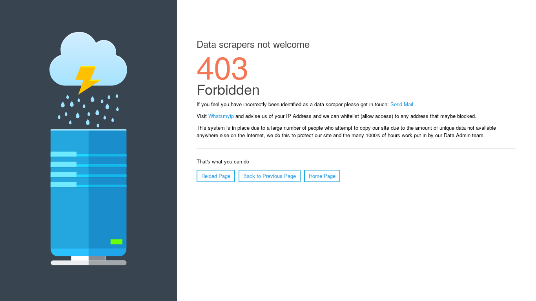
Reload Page (215, 176)
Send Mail (401, 104)
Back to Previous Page (269, 176)
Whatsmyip (221, 116)
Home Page (322, 176)
